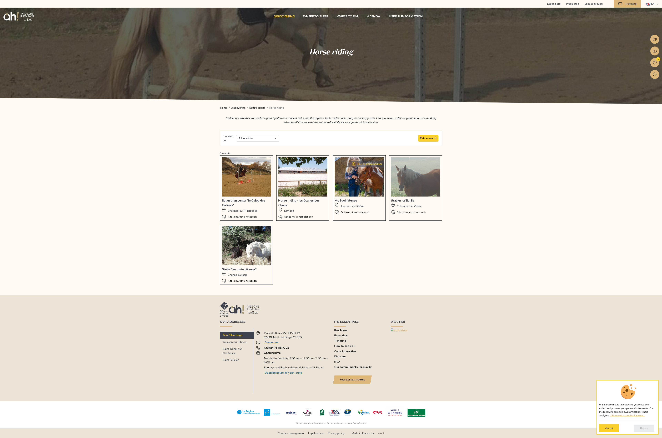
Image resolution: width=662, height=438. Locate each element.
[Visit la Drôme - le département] (272, 414)
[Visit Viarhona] (364, 414)
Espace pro (554, 3)
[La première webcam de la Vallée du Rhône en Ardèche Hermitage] (654, 39)
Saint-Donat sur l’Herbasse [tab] (232, 350)
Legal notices (316, 433)
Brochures (341, 330)
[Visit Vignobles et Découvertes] (416, 412)
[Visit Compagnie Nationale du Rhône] (377, 412)
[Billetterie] (654, 51)
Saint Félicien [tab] (231, 359)
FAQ (337, 361)
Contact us (271, 342)
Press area (572, 3)
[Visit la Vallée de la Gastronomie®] (395, 416)
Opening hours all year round (283, 372)
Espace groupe (593, 3)
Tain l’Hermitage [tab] (232, 335)
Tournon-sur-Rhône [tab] (235, 342)
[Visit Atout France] (334, 412)
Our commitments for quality (353, 366)
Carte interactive (345, 351)
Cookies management (291, 433)
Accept (609, 428)
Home (223, 107)
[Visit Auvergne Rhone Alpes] (248, 414)
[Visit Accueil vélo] (322, 414)
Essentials (341, 335)
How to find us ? (344, 345)
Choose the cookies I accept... (627, 415)
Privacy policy (336, 433)
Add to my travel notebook (242, 216)
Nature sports (257, 107)
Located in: (228, 138)
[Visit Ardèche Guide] (291, 414)
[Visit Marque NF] (347, 414)
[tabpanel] (292, 359)
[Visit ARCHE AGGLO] (307, 416)
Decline (644, 428)
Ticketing (630, 3)
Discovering (238, 107)
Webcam (340, 356)
